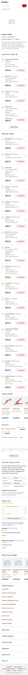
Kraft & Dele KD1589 (7, 596)
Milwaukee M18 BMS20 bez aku (10, 600)
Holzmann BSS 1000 (7, 619)
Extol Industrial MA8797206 (9, 604)
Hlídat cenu (15, 455)
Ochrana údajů (17, 667)
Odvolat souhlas (21, 668)
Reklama (8, 670)
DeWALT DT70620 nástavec (9, 593)
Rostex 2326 (5, 589)
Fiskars (16, 478)
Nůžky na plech (7, 9)
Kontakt (14, 670)
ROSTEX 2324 (5, 615)
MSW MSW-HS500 (7, 623)
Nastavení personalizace (9, 668)
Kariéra (20, 670)
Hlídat (10, 39)
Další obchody (14, 127)
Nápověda (9, 667)
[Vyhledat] (24, 5)
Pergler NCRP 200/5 (7, 612)
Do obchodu (21, 70)
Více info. (10, 525)
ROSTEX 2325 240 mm (8, 608)
